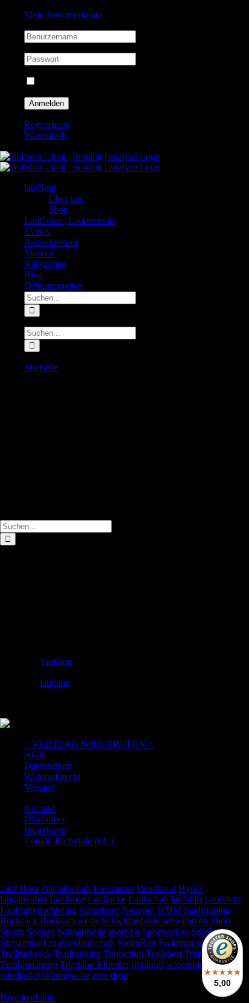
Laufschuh (148, 899)
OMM (169, 910)
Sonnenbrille (81, 932)
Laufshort (222, 899)
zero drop (110, 975)
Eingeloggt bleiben (73, 81)
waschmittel (188, 964)
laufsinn (57, 661)
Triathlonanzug (28, 964)
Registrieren (47, 124)
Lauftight (17, 910)
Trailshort (164, 953)
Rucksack (18, 921)
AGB (34, 755)
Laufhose (67, 899)
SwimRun (136, 943)
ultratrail (147, 964)
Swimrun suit (183, 943)
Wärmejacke (65, 975)
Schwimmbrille (131, 921)
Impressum (45, 830)
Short (220, 921)
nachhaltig (57, 910)
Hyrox (190, 888)
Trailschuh (123, 953)
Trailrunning (77, 953)
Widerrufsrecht (52, 776)
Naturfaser (99, 910)
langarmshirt (23, 899)
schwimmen (185, 921)
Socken (41, 932)
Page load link (27, 997)
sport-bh (124, 932)
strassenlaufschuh (81, 943)
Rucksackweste (69, 921)
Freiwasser (113, 888)
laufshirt (186, 899)
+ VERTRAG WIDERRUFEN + (89, 744)
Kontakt (39, 808)
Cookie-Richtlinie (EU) (69, 841)
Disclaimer (44, 819)
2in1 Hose (19, 888)
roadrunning (207, 910)
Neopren (138, 910)
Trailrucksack (25, 953)
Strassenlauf (23, 943)
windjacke (19, 975)
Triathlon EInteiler (94, 964)
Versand (39, 787)
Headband (156, 888)
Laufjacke (107, 899)
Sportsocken (165, 932)
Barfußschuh (66, 888)
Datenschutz (47, 766)
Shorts (12, 932)
